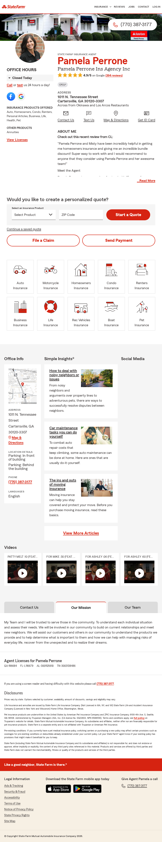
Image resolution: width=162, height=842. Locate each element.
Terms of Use (12, 803)
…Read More (146, 180)
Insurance (101, 6)
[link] (13, 6)
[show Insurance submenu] (109, 6)
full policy (139, 718)
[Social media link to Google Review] (21, 96)
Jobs (131, 6)
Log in (156, 6)
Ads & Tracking (13, 785)
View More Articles (81, 533)
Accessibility (12, 797)
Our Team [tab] (133, 607)
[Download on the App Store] (58, 789)
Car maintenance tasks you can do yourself (63, 432)
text (20, 85)
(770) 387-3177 (20, 482)
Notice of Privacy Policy (19, 809)
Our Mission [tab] (81, 607)
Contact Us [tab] (29, 607)
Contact (143, 6)
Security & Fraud (14, 791)
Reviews (119, 6)
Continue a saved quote (24, 229)
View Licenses (17, 140)
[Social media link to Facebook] (11, 96)
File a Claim (43, 240)
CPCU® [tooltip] (62, 84)
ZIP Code (68, 215)
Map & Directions (15, 440)
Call (9, 85)
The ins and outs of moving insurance (62, 484)
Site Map (9, 821)
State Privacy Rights (17, 815)
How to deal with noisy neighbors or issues (64, 375)
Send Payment (118, 240)
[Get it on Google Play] (87, 789)
